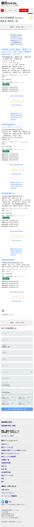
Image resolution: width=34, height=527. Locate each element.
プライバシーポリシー (7, 493)
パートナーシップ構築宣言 (9, 496)
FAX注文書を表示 (17, 105)
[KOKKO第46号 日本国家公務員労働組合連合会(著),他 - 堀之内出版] (16, 252)
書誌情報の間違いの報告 (8, 425)
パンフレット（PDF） (8, 436)
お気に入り (17, 100)
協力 (2, 481)
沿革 (2, 478)
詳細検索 (30, 13)
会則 (2, 475)
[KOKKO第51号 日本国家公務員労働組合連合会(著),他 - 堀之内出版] (16, 185)
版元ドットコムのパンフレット (10, 453)
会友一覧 (4, 469)
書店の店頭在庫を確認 (16, 96)
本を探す (24, 10)
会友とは (4, 466)
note (10, 501)
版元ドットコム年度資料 (8, 456)
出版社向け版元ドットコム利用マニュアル (13, 450)
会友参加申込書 (6, 472)
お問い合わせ (5, 489)
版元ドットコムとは (7, 447)
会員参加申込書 (6, 463)
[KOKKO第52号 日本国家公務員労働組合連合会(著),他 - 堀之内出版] (16, 116)
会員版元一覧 (5, 459)
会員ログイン (5, 444)
